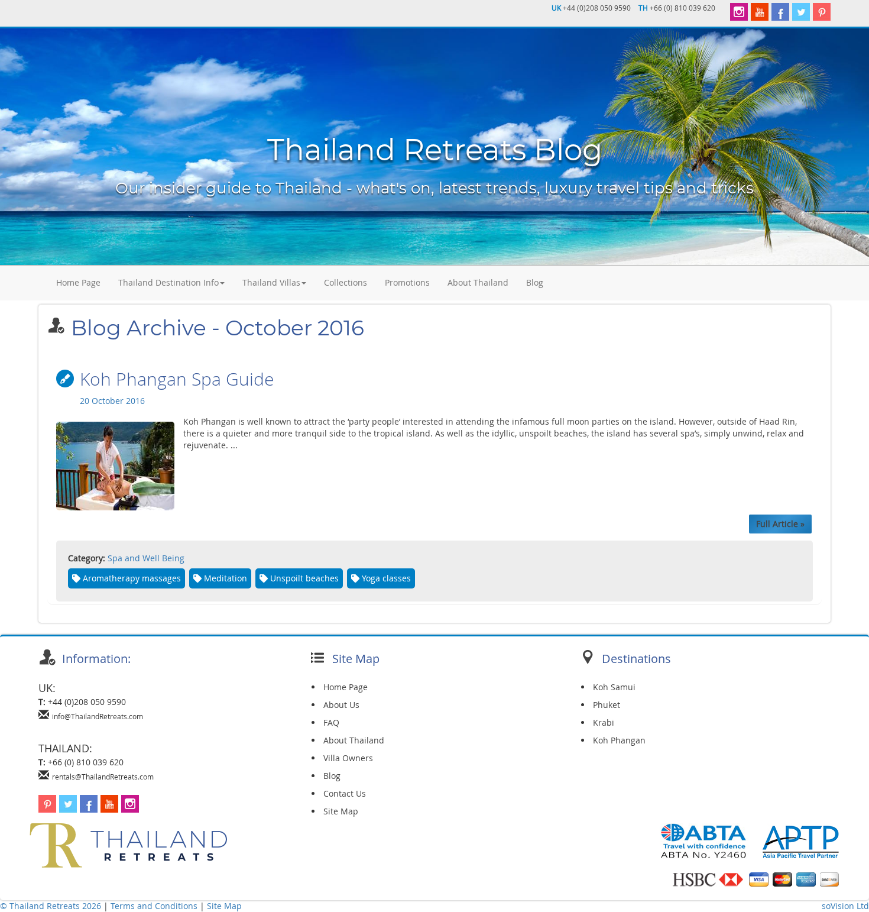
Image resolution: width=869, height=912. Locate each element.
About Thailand (478, 282)
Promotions (407, 282)
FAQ (331, 722)
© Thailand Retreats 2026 (50, 905)
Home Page (78, 282)
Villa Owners (348, 758)
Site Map (340, 811)
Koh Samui (614, 687)
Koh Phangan (619, 740)
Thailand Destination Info (168, 282)
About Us (341, 704)
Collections (345, 282)
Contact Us (344, 793)
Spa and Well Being (146, 558)
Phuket (606, 704)
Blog (534, 282)
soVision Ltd (845, 905)
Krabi (603, 722)
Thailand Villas (271, 282)
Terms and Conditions (155, 905)
